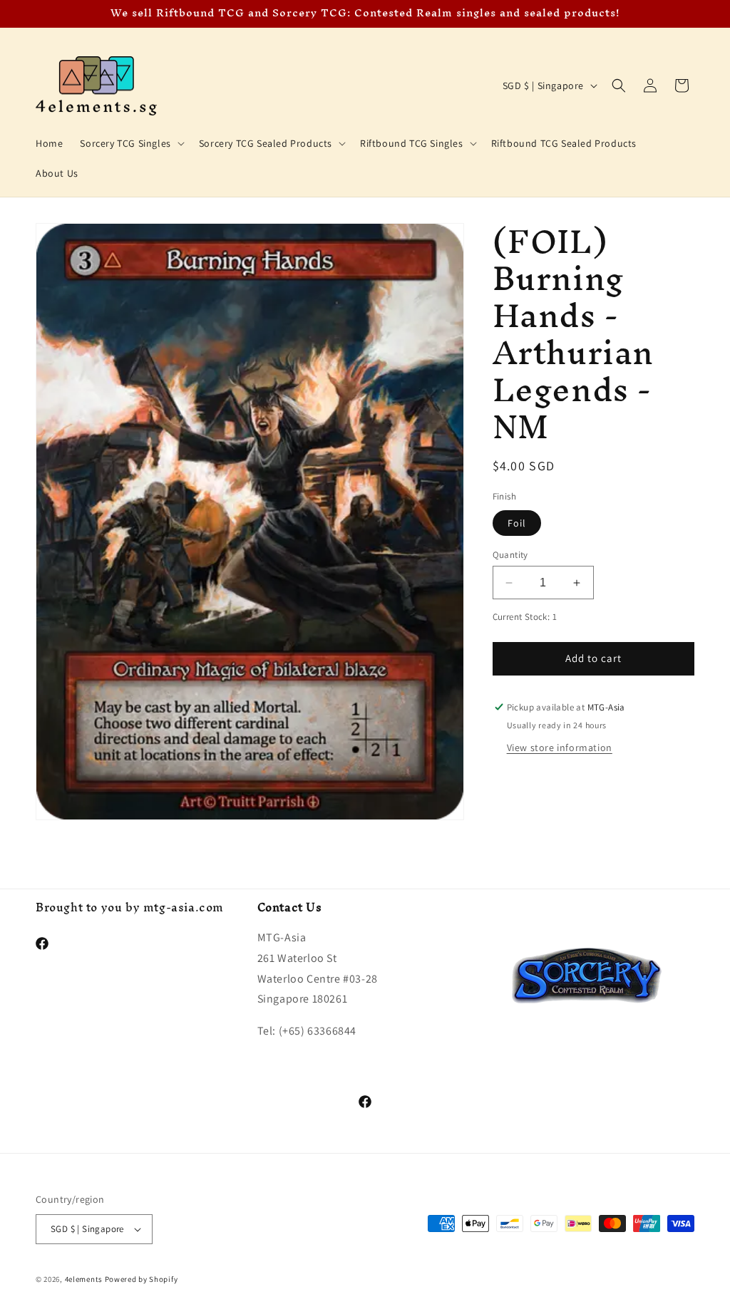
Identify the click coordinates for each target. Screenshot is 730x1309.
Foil (517, 523)
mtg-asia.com (183, 907)
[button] (130, 143)
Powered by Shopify (141, 1279)
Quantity (510, 555)
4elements (84, 1279)
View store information (559, 747)
